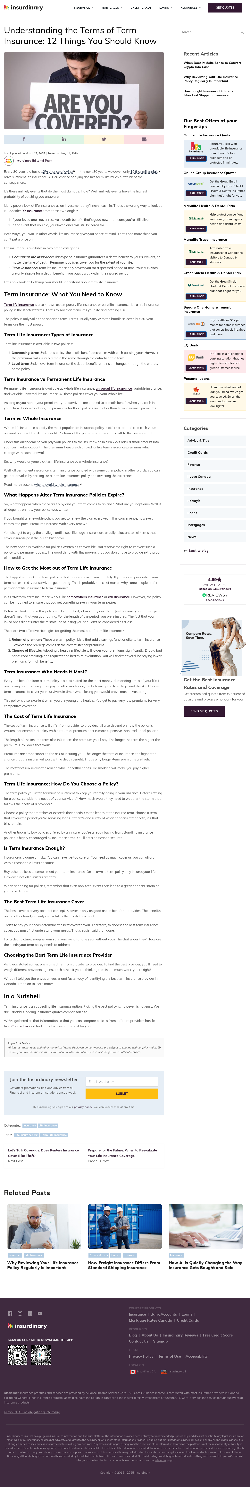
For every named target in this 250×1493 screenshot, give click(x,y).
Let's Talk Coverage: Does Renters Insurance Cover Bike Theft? (43, 1153)
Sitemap (160, 1341)
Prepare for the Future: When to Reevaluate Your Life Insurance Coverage (122, 1153)
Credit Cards (141, 7)
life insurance (32, 211)
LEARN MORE (196, 158)
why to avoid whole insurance (56, 484)
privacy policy (83, 1107)
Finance (194, 464)
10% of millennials (144, 171)
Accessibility (197, 1356)
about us (160, 1460)
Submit (122, 1093)
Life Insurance (48, 1125)
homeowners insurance (85, 597)
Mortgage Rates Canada (150, 1320)
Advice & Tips (198, 440)
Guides (115, 1255)
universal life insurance (114, 388)
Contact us (20, 1026)
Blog (133, 1335)
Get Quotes (225, 7)
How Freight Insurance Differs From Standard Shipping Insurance (211, 93)
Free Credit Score (218, 1335)
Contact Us (138, 1341)
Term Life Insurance (54, 1135)
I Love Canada (199, 476)
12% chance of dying (57, 171)
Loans (164, 7)
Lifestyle (194, 501)
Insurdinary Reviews (180, 1335)
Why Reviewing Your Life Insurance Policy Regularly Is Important (211, 79)
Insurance (81, 7)
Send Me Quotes (204, 711)
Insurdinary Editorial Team (34, 160)
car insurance (119, 597)
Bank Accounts (164, 1314)
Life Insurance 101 (26, 1135)
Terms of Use (169, 1356)
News (192, 537)
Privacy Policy (141, 1356)
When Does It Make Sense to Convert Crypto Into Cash (212, 65)
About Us (150, 1335)
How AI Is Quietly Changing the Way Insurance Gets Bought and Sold (205, 1265)
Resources (189, 7)
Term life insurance (19, 304)
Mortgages (110, 7)
